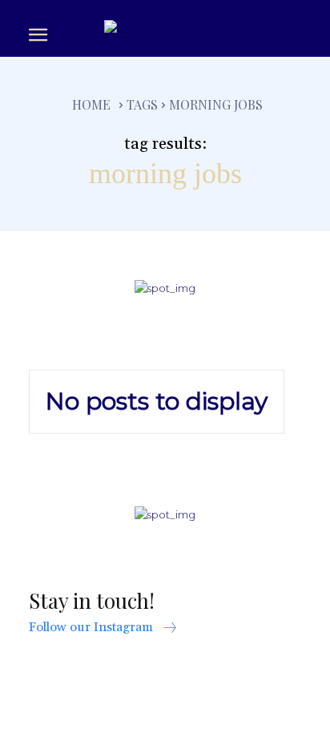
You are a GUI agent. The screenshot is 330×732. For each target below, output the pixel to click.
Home (91, 104)
